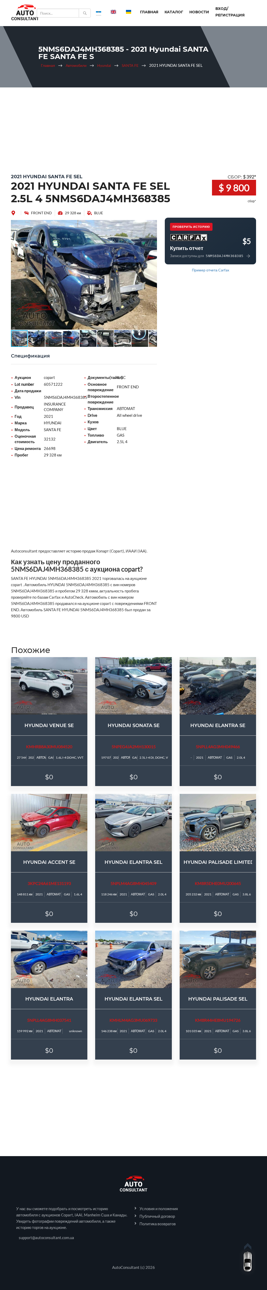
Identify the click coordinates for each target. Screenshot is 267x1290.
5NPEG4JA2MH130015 (134, 746)
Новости (199, 12)
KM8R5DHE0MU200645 (218, 883)
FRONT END (41, 213)
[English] (113, 11)
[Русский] (98, 11)
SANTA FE (130, 65)
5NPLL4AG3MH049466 (218, 746)
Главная (149, 12)
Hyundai (104, 65)
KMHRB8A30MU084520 (49, 746)
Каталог (174, 12)
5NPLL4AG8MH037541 (49, 1020)
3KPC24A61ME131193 (49, 883)
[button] (152, 225)
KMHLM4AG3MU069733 (133, 1020)
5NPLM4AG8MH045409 (133, 883)
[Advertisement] (133, 129)
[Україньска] (128, 11)
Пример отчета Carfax (210, 270)
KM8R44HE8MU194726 (217, 1020)
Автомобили (76, 65)
